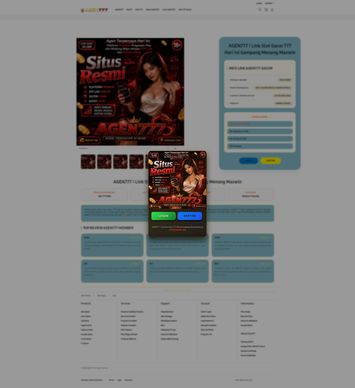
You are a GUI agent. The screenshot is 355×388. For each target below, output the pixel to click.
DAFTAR (190, 215)
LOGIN (163, 215)
